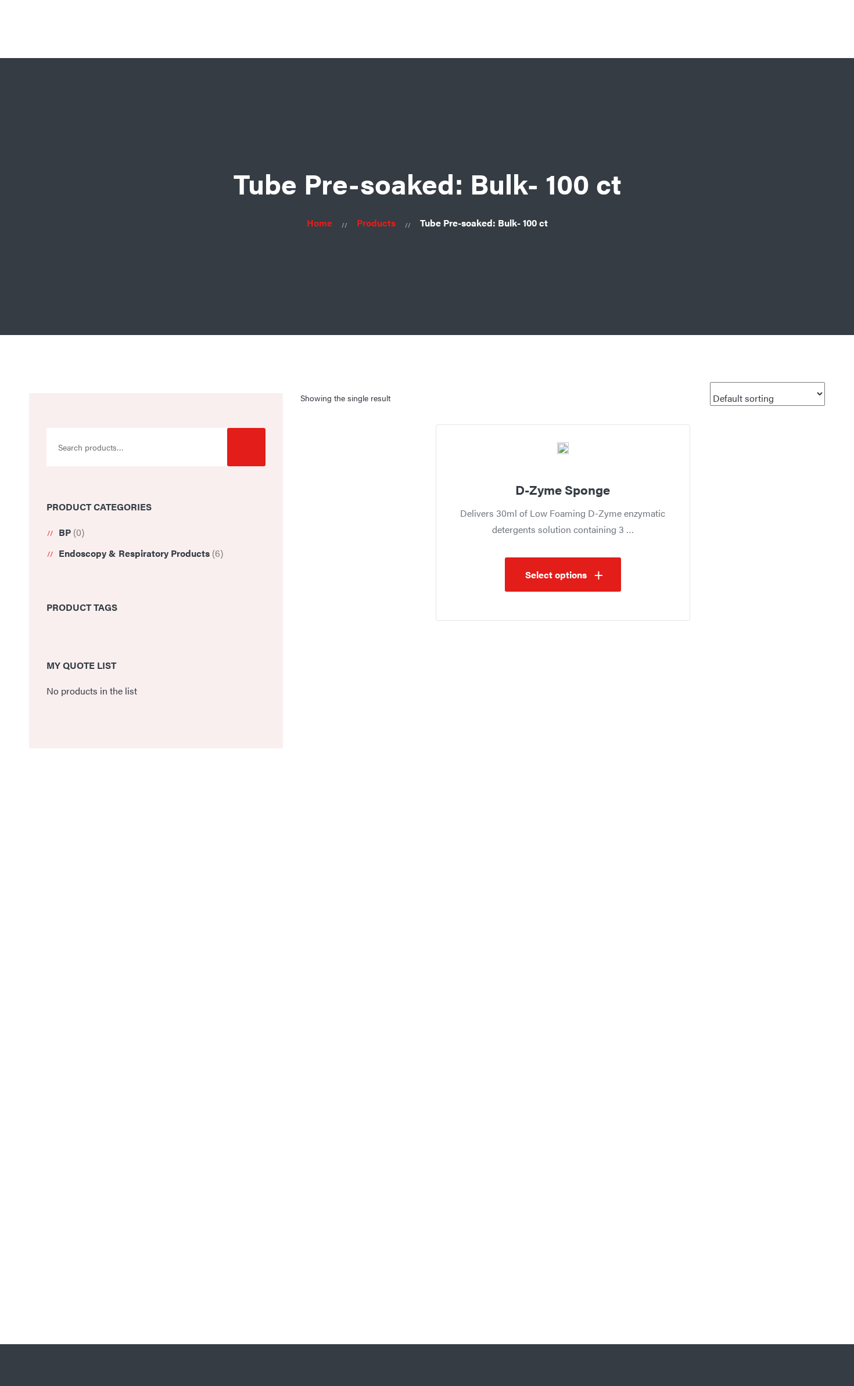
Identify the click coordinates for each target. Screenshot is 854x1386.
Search (246, 447)
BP (65, 532)
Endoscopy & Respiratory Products (134, 553)
